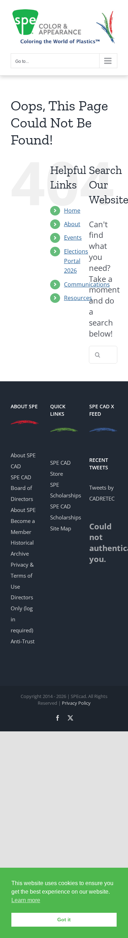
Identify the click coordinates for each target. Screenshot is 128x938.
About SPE (23, 509)
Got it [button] (64, 919)
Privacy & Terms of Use (22, 575)
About (72, 224)
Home (72, 210)
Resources (78, 298)
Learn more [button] (25, 900)
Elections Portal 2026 (76, 260)
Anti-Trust (22, 641)
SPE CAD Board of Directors (22, 488)
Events (73, 237)
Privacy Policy (76, 703)
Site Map (60, 528)
